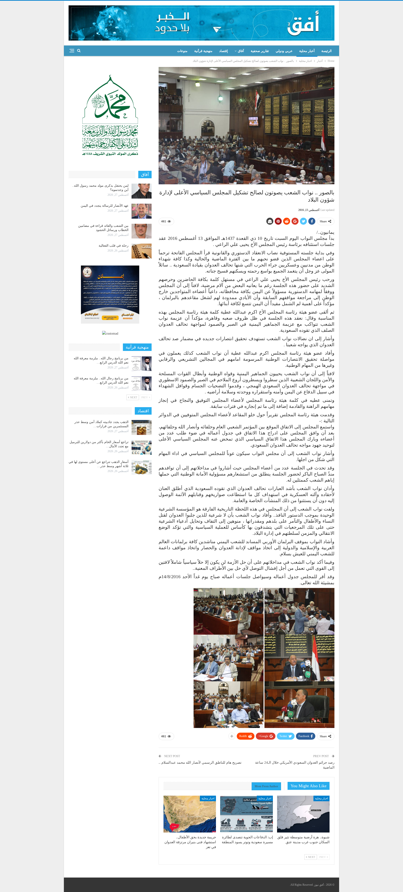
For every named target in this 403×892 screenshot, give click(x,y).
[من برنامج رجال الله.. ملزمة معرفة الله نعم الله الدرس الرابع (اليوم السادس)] (142, 363)
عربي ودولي (284, 51)
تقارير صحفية (260, 51)
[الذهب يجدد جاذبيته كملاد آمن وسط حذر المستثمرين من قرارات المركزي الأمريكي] (142, 427)
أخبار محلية (307, 51)
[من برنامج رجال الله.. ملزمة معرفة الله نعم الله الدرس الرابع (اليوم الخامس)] (142, 383)
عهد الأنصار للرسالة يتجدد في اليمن (105, 205)
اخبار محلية (321, 798)
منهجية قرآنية (203, 51)
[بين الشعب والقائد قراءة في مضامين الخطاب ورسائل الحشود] (142, 231)
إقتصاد (223, 51)
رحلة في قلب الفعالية (114, 245)
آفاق (241, 51)
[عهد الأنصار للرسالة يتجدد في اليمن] (142, 211)
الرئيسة (326, 51)
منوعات (182, 51)
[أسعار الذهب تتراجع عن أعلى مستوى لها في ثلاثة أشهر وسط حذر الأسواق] (142, 467)
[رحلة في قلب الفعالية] (142, 251)
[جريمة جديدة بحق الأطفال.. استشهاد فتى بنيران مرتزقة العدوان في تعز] (189, 814)
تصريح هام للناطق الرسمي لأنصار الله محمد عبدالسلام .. (200, 762)
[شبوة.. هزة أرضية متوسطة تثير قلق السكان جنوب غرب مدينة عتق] (303, 814)
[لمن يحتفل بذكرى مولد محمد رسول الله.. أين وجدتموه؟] (142, 191)
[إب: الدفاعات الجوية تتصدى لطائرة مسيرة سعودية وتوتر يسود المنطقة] (246, 814)
